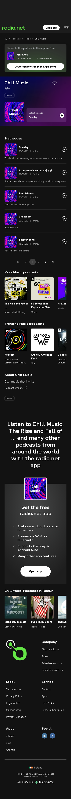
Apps (45, 696)
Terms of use (13, 689)
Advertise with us (52, 663)
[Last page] (53, 262)
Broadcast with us (52, 670)
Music (9, 95)
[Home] (6, 38)
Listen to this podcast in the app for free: (31, 48)
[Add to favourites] (54, 83)
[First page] (18, 262)
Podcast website (14, 388)
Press (45, 656)
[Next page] (45, 262)
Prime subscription (53, 710)
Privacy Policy (14, 696)
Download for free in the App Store (35, 66)
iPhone (10, 736)
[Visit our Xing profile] (52, 736)
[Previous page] (26, 262)
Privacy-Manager (16, 717)
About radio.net (51, 649)
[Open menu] (66, 27)
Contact (46, 689)
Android (10, 750)
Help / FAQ (48, 703)
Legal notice (13, 703)
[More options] (64, 83)
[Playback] (62, 115)
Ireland (37, 767)
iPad (8, 743)
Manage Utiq (13, 710)
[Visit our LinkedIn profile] (44, 736)
